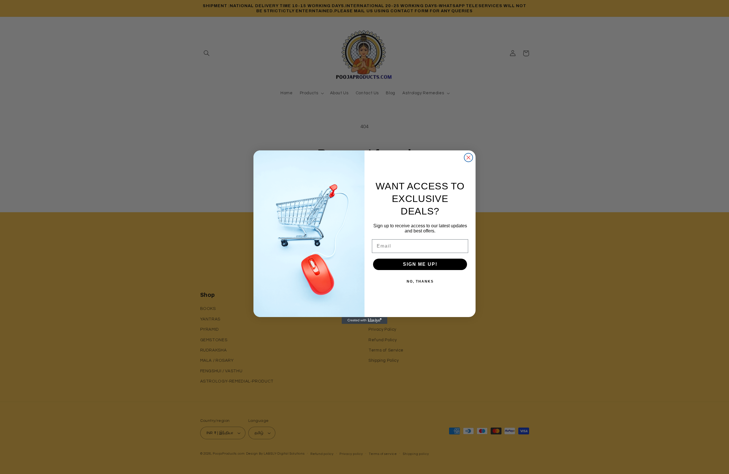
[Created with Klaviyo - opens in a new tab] (364, 320)
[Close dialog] (468, 157)
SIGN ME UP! (420, 264)
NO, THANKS (420, 281)
